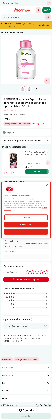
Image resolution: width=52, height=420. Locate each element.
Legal (4, 383)
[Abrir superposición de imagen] (47, 81)
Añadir (37, 171)
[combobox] (23, 17)
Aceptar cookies (26, 232)
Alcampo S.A (8, 367)
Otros (4, 398)
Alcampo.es (7, 375)
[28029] (38, 10)
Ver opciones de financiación (18, 124)
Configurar (26, 217)
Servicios (6, 390)
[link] (26, 359)
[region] (26, 210)
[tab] (26, 59)
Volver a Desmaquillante (12, 32)
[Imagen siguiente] (37, 89)
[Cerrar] (46, 185)
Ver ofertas (44, 25)
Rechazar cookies (26, 224)
